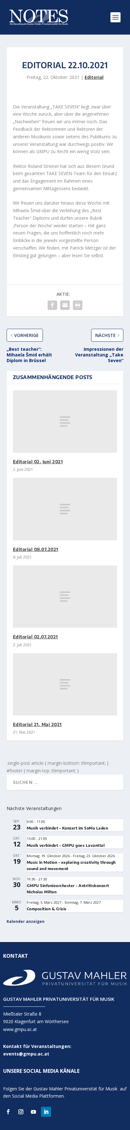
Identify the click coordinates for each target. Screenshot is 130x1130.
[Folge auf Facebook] (8, 1112)
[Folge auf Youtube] (33, 1112)
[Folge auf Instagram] (21, 1112)
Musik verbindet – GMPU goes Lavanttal (66, 845)
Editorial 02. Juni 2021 (38, 461)
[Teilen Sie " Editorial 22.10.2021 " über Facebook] (52, 305)
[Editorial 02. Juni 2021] (65, 421)
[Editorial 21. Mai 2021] (65, 684)
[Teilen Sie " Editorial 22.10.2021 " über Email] (65, 305)
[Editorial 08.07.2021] (65, 509)
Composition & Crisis (47, 909)
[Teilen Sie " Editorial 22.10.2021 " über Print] (77, 305)
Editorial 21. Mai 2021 (37, 724)
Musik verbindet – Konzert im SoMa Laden (67, 828)
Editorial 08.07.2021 (35, 549)
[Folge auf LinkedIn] (46, 1112)
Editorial (94, 77)
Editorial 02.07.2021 (35, 636)
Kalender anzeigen (25, 921)
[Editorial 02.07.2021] (65, 596)
